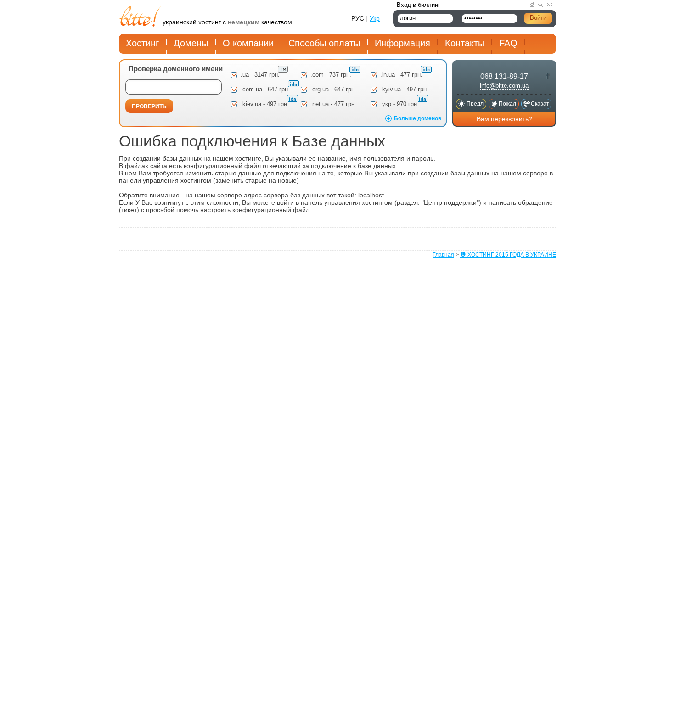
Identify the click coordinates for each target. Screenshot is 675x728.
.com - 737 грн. (331, 74)
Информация (402, 43)
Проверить (149, 106)
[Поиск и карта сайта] (540, 4)
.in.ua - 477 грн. (402, 74)
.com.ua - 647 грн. (266, 89)
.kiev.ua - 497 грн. (266, 104)
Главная (443, 255)
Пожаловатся (508, 105)
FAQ (508, 43)
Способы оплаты (324, 43)
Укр (375, 18)
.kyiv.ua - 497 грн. (404, 89)
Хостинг (142, 43)
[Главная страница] (531, 4)
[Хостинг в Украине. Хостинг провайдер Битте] (141, 17)
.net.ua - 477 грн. (333, 104)
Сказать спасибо (540, 105)
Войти (538, 17)
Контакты (464, 43)
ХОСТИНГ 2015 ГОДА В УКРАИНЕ (508, 255)
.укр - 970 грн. (400, 104)
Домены (191, 43)
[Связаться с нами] (549, 4)
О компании (248, 43)
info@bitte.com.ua (504, 85)
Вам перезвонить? (504, 119)
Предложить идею (475, 105)
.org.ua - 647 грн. (333, 89)
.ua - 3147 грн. (261, 74)
